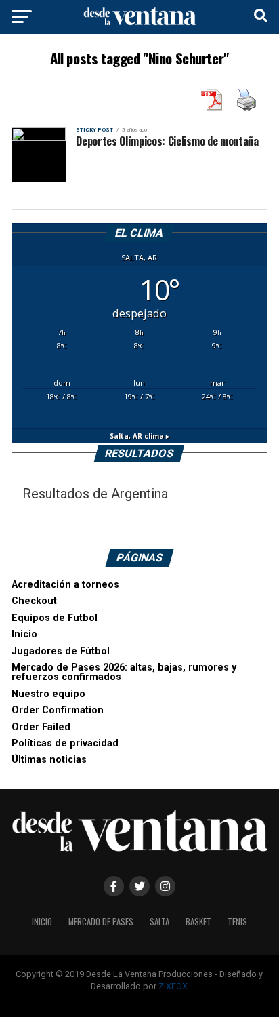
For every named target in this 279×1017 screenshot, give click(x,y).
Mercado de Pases (100, 921)
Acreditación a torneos (65, 585)
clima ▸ (139, 436)
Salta (159, 921)
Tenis (237, 921)
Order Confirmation (58, 710)
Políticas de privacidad (65, 743)
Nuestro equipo (48, 694)
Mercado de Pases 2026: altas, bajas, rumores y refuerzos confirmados (124, 672)
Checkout (34, 601)
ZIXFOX (173, 986)
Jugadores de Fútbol (61, 651)
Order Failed (41, 727)
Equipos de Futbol (55, 618)
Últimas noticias (49, 759)
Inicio (24, 634)
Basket (198, 921)
